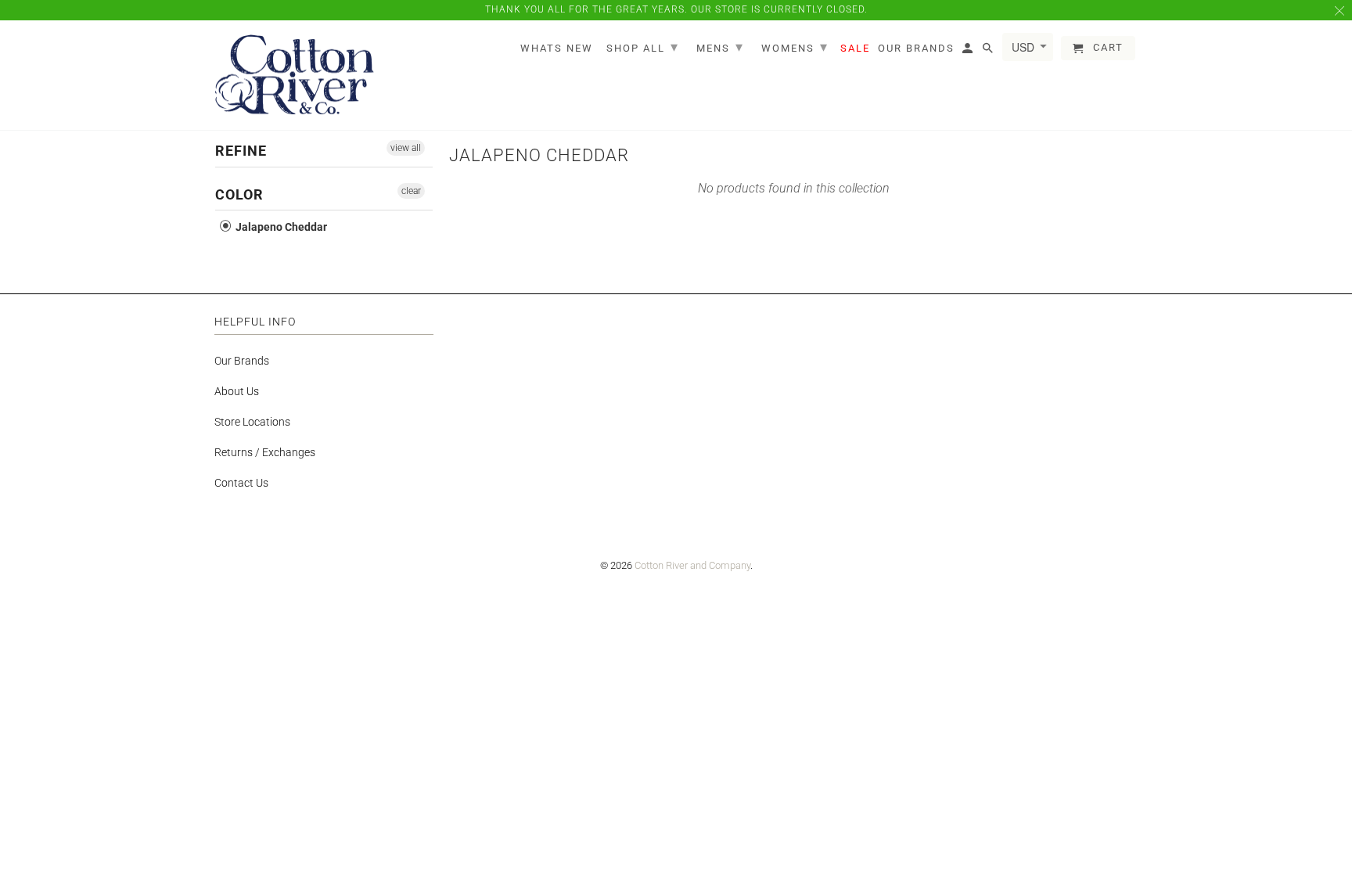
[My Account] (968, 51)
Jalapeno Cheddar (280, 227)
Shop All (642, 46)
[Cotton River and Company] (294, 75)
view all (405, 147)
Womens (795, 46)
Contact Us (241, 483)
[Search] (989, 51)
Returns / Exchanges (264, 452)
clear (411, 190)
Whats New (556, 48)
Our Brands (241, 360)
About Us (236, 391)
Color (239, 194)
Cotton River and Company (692, 565)
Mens (720, 46)
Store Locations (252, 421)
